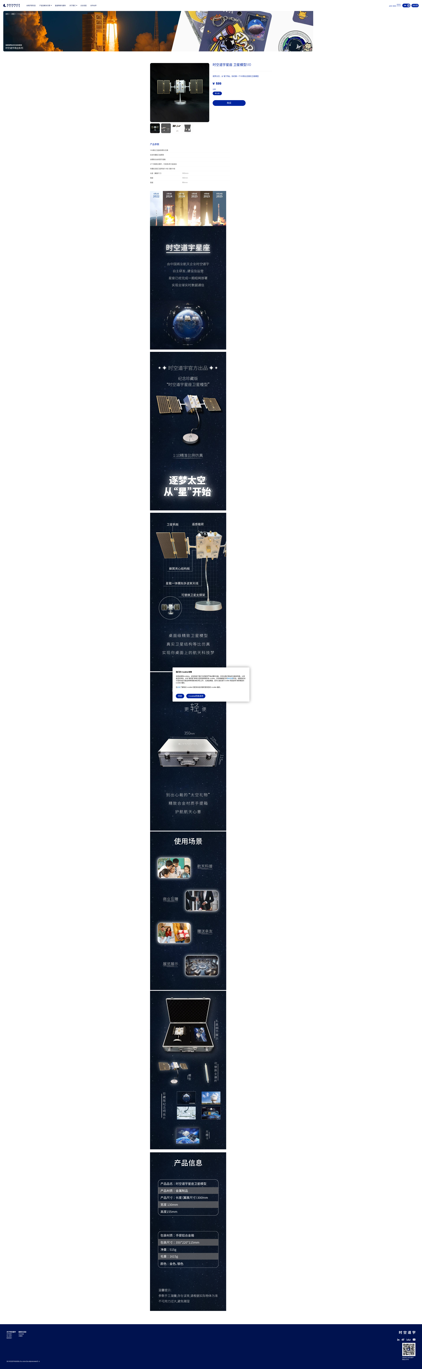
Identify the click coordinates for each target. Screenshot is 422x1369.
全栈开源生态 (31, 5)
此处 (178, 687)
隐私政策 (230, 678)
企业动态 (83, 5)
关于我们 (72, 5)
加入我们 (9, 1336)
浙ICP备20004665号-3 (33, 1361)
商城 (414, 5)
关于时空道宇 (11, 1332)
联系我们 (9, 1338)
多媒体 (21, 1336)
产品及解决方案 (44, 5)
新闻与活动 (22, 1332)
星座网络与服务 (60, 5)
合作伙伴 (93, 5)
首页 (7, 14)
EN (405, 5)
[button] (150, 128)
